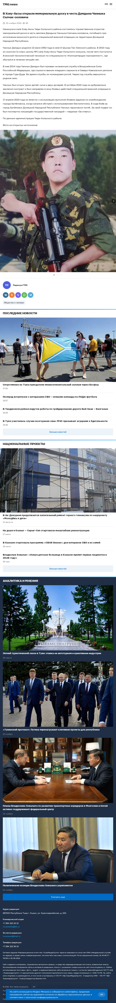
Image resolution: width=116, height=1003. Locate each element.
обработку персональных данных (73, 994)
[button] (112, 201)
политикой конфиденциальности (41, 997)
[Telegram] (30, 295)
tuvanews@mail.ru (11, 936)
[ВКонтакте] (5, 295)
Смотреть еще (58, 897)
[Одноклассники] (12, 295)
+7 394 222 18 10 (11, 923)
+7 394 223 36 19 (11, 946)
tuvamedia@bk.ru (11, 926)
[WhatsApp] (24, 295)
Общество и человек (14, 302)
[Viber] (18, 295)
